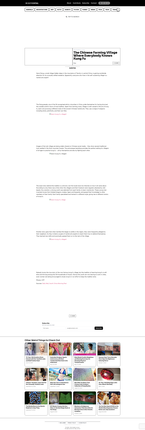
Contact (94, 3)
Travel (115, 10)
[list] (72, 9)
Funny (84, 10)
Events (67, 10)
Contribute (77, 3)
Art (52, 10)
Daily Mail (45, 283)
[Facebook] (100, 3)
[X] (105, 3)
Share (117, 63)
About (69, 3)
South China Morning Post (58, 283)
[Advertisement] (72, 32)
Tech (107, 10)
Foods (76, 10)
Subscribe (85, 3)
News (93, 10)
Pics (100, 10)
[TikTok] (108, 3)
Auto (59, 10)
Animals (29, 10)
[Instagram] (103, 3)
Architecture (41, 10)
